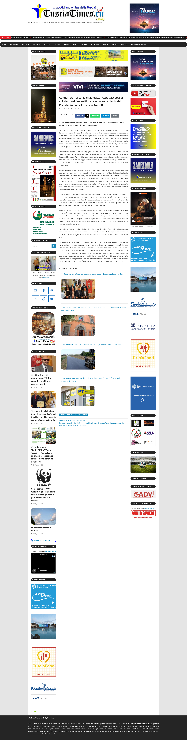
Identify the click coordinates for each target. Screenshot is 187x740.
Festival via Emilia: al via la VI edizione (72, 420)
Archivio (13, 44)
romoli (84, 414)
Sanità (66, 44)
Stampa (114, 115)
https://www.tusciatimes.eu (54, 734)
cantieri (62, 414)
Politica (47, 44)
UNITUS (105, 44)
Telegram (106, 115)
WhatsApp (95, 115)
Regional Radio (50, 551)
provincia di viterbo (73, 414)
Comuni (84, 44)
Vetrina (80, 109)
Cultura (57, 44)
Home (4, 44)
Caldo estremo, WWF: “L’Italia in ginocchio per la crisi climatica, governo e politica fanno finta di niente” (43, 495)
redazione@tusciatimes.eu (143, 724)
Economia (95, 44)
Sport (75, 44)
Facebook (79, 115)
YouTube (46, 278)
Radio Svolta (149, 509)
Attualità (25, 44)
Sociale (114, 44)
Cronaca (36, 44)
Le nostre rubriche (138, 44)
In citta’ (124, 44)
